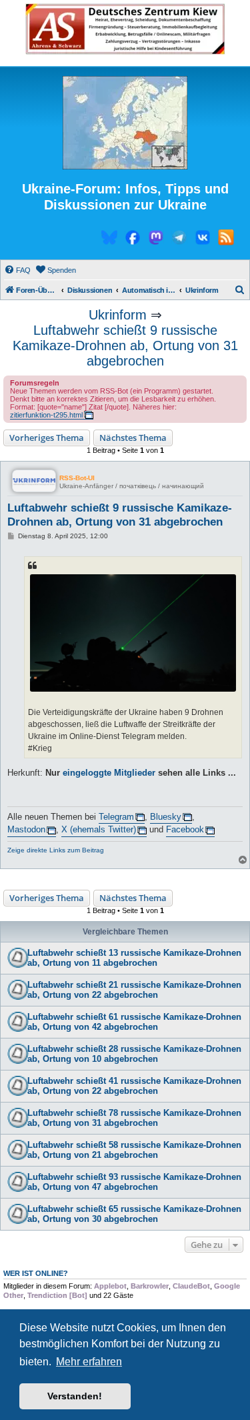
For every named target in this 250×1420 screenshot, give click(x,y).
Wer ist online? (35, 1273)
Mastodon (26, 829)
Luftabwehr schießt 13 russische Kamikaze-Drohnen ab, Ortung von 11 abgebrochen (134, 958)
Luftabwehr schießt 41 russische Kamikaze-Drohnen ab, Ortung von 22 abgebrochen (134, 1086)
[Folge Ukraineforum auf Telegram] (179, 239)
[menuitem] (17, 270)
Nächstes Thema (133, 438)
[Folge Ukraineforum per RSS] (226, 239)
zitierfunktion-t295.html (46, 415)
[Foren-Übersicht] (125, 123)
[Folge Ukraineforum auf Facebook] (132, 239)
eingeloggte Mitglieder (109, 773)
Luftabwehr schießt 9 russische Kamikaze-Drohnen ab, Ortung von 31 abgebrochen (125, 345)
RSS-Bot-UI (77, 478)
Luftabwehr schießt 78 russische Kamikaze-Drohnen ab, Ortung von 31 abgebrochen (134, 1118)
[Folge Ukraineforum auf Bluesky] (109, 239)
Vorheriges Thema (46, 438)
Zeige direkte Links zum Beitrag (55, 850)
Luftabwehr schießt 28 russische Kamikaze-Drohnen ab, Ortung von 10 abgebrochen (134, 1054)
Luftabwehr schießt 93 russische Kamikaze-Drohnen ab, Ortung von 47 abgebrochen (134, 1182)
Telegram (116, 817)
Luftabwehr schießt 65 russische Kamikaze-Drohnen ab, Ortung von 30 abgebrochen (134, 1214)
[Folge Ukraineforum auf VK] (202, 239)
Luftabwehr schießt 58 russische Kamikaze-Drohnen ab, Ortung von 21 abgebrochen (134, 1150)
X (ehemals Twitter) (98, 829)
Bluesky (165, 817)
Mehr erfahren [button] (89, 1361)
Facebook (185, 829)
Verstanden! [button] (74, 1396)
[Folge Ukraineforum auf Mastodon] (156, 239)
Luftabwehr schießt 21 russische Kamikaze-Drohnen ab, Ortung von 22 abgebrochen (134, 990)
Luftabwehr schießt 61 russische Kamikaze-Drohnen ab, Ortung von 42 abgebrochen (134, 1022)
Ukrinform (118, 314)
